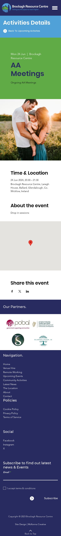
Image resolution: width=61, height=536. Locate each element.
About (6, 392)
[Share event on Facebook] (12, 291)
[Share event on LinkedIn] (27, 291)
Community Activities (15, 380)
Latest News (9, 384)
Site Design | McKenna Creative (30, 524)
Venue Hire (9, 368)
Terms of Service (12, 417)
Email (6, 472)
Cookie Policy (10, 409)
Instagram (8, 444)
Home (6, 364)
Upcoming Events (13, 376)
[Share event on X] (19, 291)
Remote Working (12, 372)
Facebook (8, 440)
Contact (7, 396)
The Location (10, 388)
